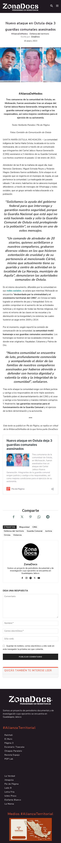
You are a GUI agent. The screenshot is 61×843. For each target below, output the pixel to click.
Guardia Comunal (34, 531)
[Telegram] (47, 517)
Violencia (17, 535)
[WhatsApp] (39, 517)
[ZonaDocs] (30, 551)
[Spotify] (31, 577)
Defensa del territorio (39, 34)
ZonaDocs (35, 37)
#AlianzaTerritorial (19, 728)
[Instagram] (26, 577)
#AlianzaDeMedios (19, 34)
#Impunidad (24, 527)
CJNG (34, 527)
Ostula (7, 535)
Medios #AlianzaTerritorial (30, 814)
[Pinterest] (30, 517)
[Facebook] (13, 517)
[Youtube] (39, 577)
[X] (22, 517)
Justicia (48, 531)
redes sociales (14, 290)
